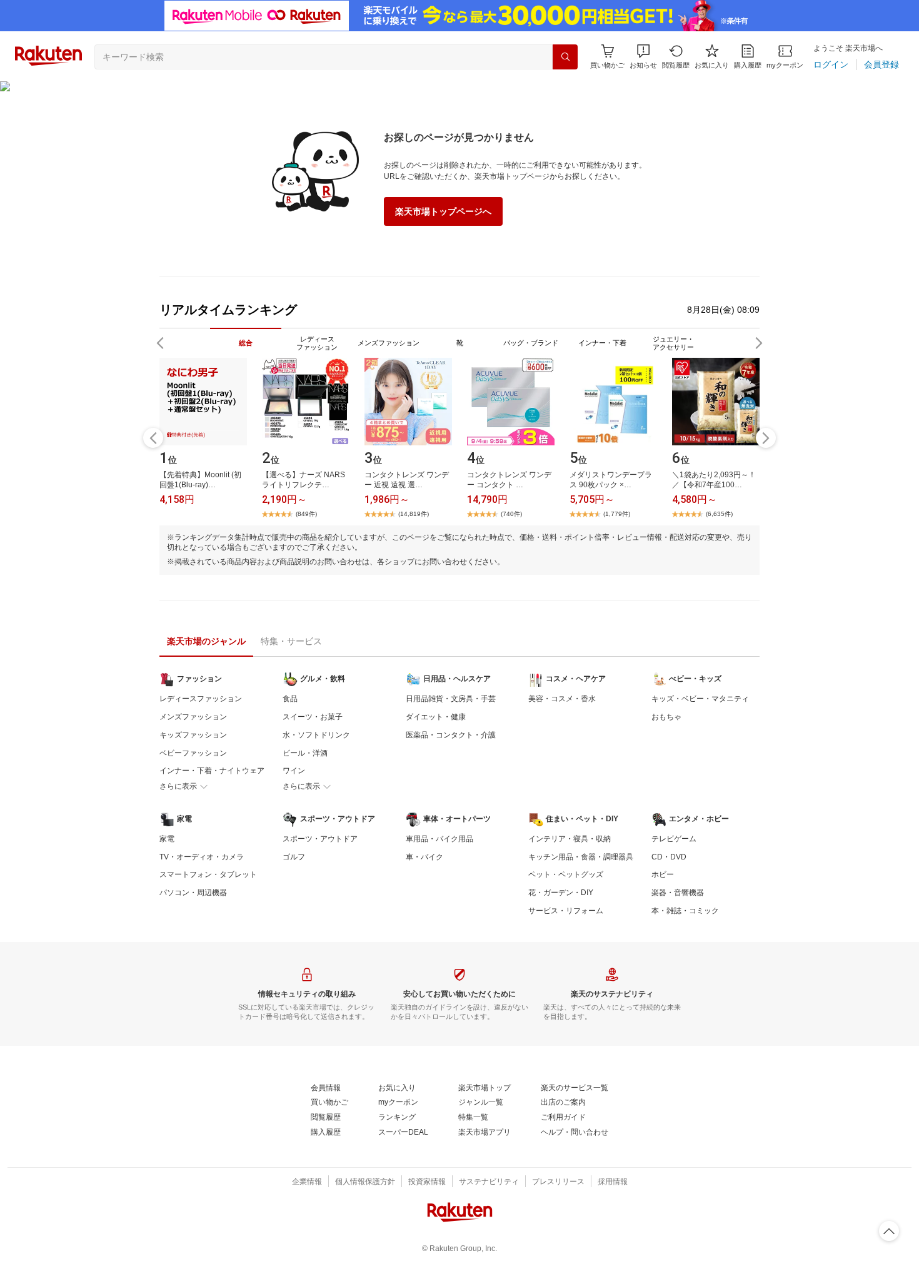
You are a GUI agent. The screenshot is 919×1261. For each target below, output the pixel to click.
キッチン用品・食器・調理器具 (580, 857)
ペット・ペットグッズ (565, 874)
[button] (643, 56)
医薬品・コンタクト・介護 (451, 735)
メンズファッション (193, 716)
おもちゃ (666, 716)
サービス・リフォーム (565, 910)
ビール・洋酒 (305, 753)
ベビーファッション (193, 753)
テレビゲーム (673, 838)
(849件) (306, 513)
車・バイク (424, 857)
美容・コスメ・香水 (562, 698)
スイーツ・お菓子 (313, 716)
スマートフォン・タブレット (208, 874)
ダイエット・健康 (436, 716)
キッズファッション (193, 735)
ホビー (662, 874)
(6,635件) (719, 513)
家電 (166, 838)
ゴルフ (294, 857)
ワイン (294, 770)
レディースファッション (200, 698)
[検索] (565, 56)
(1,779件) (616, 513)
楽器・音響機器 (677, 892)
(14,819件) (413, 513)
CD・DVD (668, 857)
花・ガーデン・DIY (560, 892)
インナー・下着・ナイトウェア (211, 770)
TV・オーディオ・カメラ (201, 857)
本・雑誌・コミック (685, 910)
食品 (290, 698)
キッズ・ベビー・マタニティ (700, 698)
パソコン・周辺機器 (193, 892)
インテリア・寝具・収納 (569, 838)
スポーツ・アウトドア (320, 838)
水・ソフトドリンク (316, 735)
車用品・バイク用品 (439, 838)
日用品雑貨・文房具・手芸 (451, 698)
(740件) (511, 513)
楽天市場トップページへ (443, 211)
